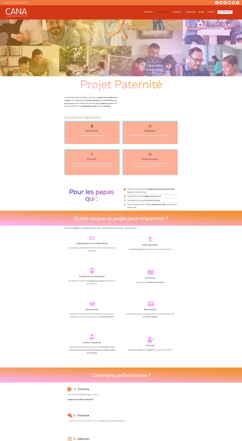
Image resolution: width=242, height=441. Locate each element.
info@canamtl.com (21, 2)
